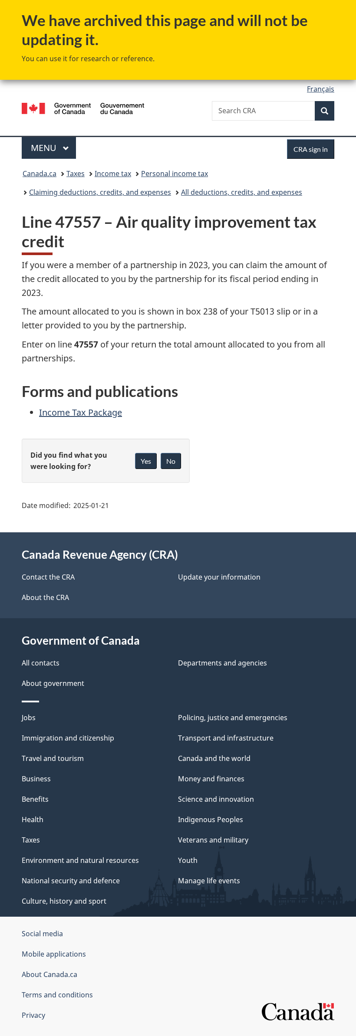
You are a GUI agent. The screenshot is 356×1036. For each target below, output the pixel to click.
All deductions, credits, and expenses (241, 192)
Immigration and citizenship (68, 738)
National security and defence (71, 880)
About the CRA (45, 597)
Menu (45, 148)
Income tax (113, 173)
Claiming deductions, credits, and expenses (100, 192)
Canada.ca (39, 173)
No (170, 461)
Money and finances (211, 779)
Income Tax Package (80, 412)
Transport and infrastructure (226, 738)
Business (36, 779)
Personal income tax (174, 173)
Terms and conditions (57, 995)
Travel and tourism (53, 758)
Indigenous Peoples (210, 819)
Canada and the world (214, 758)
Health (32, 819)
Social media (42, 933)
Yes (146, 461)
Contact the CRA (48, 577)
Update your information (219, 577)
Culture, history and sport (64, 901)
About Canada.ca (49, 974)
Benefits (35, 799)
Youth (188, 860)
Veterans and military (213, 840)
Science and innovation (216, 799)
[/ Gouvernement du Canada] (83, 107)
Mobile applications (54, 954)
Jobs (29, 717)
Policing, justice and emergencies (232, 717)
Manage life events (209, 880)
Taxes (75, 173)
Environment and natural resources (80, 860)
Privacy (33, 1015)
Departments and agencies (222, 663)
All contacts (40, 663)
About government (53, 683)
